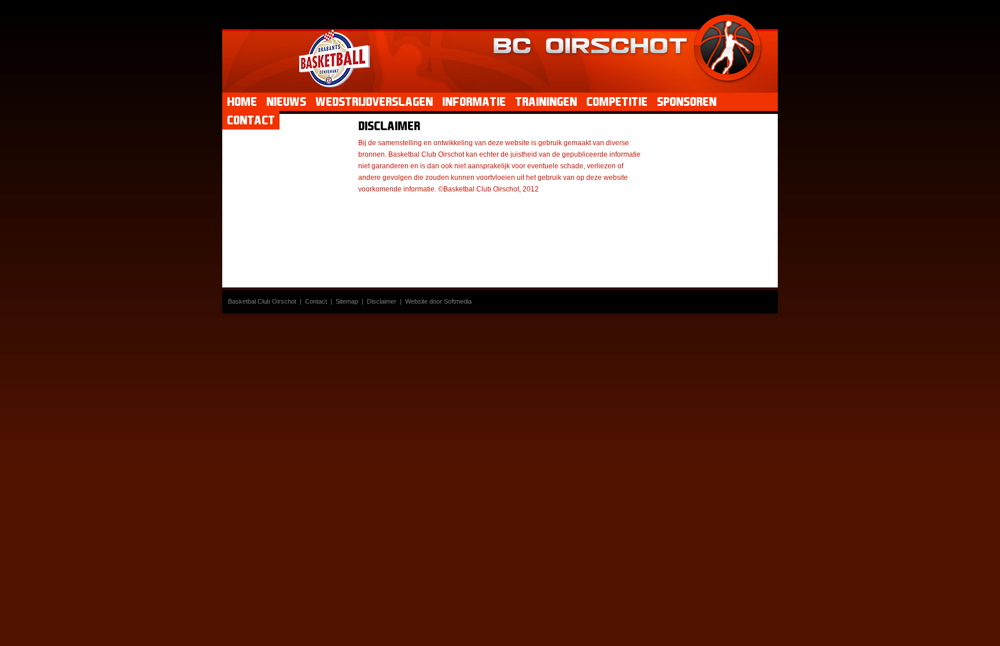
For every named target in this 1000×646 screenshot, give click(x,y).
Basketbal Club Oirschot (262, 301)
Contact (316, 301)
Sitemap (347, 301)
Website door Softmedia (438, 301)
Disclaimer (381, 301)
